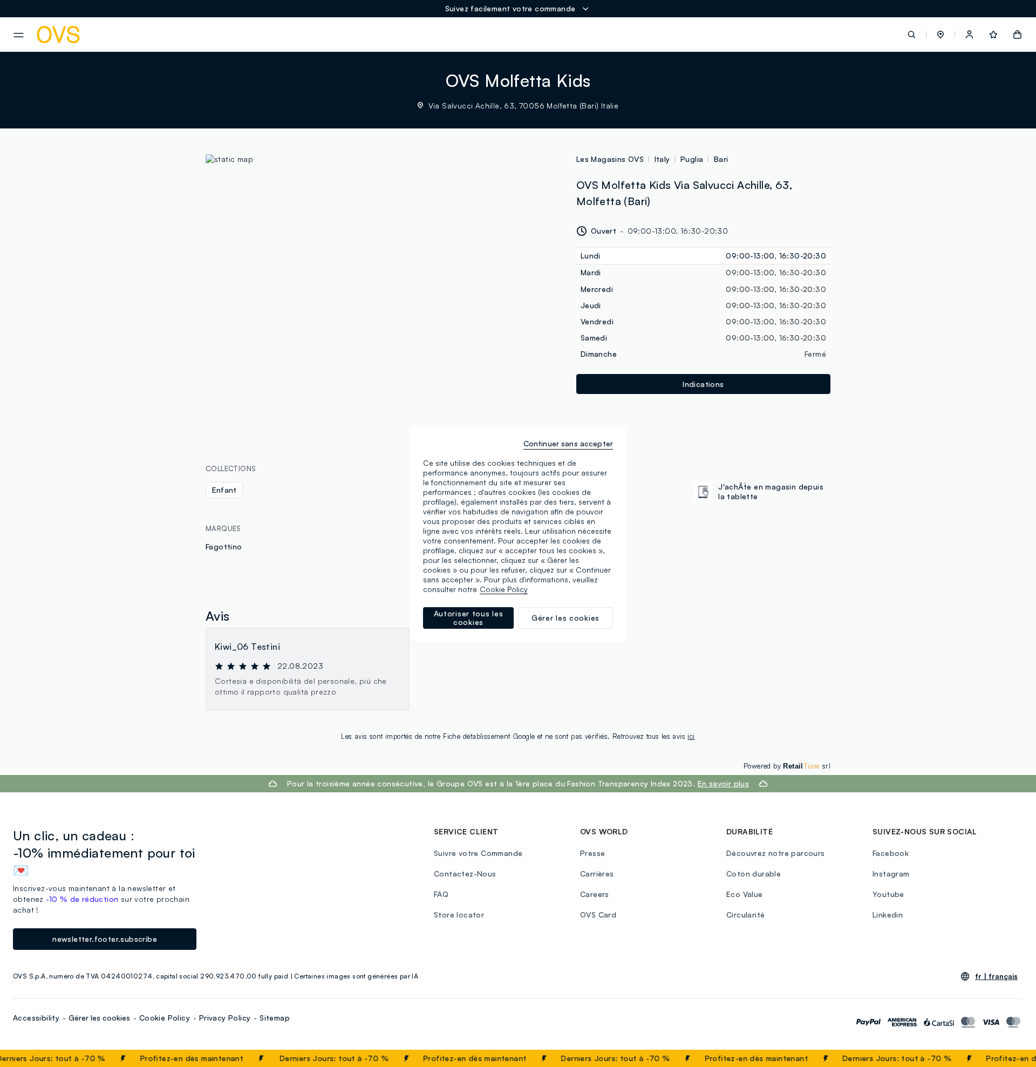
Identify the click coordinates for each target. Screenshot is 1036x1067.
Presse (592, 853)
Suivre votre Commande (478, 853)
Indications (703, 384)
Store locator (459, 914)
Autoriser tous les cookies (468, 618)
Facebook (891, 853)
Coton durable (753, 873)
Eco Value (744, 894)
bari (721, 159)
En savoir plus (723, 783)
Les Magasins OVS (610, 159)
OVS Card (598, 914)
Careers (594, 894)
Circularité (745, 914)
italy (662, 159)
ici (690, 736)
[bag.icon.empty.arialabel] (1017, 34)
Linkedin (888, 914)
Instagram (891, 873)
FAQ (441, 894)
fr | (996, 976)
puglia (691, 159)
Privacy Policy (225, 1017)
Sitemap (275, 1017)
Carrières (597, 873)
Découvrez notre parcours (775, 853)
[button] (940, 34)
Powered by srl (787, 766)
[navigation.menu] (18, 35)
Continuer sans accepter (568, 443)
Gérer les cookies (99, 1017)
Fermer (1006, 1058)
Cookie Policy (164, 1017)
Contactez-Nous (465, 873)
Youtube (888, 894)
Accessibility (36, 1017)
